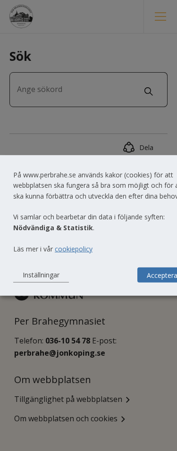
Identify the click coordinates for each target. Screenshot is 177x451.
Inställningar (41, 274)
